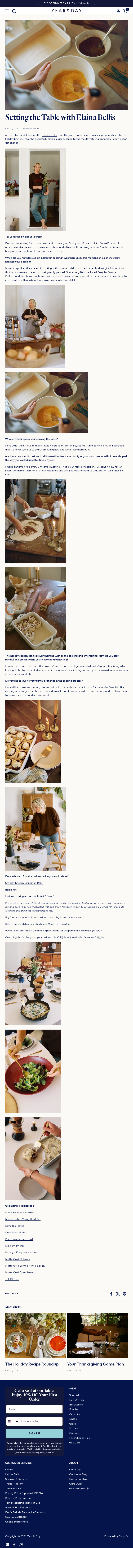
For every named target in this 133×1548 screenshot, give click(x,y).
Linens (73, 1419)
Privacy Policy (39, 1452)
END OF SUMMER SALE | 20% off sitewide (66, 3)
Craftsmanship (78, 1479)
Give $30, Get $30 (80, 1488)
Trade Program (14, 1484)
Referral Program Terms (19, 1498)
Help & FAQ (12, 1474)
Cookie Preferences (16, 1522)
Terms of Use (13, 1488)
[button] (14, 11)
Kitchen (73, 1428)
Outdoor (74, 1433)
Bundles (73, 1409)
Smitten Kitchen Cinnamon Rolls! (24, 883)
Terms (51, 1452)
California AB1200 (16, 1517)
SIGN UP (34, 1433)
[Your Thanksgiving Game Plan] (97, 1335)
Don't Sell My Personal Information (25, 1512)
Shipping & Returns (16, 1479)
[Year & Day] (67, 10)
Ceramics (74, 1414)
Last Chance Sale (79, 1438)
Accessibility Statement (18, 1507)
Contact (10, 1469)
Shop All (74, 1395)
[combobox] (12, 1421)
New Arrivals (76, 1400)
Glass (72, 1424)
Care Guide (76, 1484)
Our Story (75, 1469)
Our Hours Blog (78, 1474)
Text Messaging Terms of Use (22, 1503)
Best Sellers (76, 1405)
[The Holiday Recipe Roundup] (35, 1335)
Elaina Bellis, (49, 135)
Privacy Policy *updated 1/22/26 (24, 1493)
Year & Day (33, 1536)
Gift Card (75, 1443)
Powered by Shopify (116, 1536)
